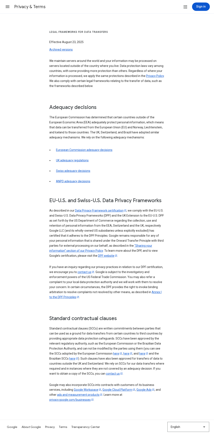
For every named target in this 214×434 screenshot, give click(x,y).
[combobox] (188, 427)
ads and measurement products (78, 394)
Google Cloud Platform (117, 389)
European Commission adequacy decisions (84, 150)
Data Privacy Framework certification (99, 210)
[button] (8, 7)
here (116, 353)
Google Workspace (86, 389)
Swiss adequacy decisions (73, 170)
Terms (63, 427)
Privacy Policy (155, 76)
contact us (84, 272)
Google (12, 427)
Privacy (50, 427)
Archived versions (61, 49)
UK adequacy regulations (72, 160)
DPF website (106, 255)
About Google (31, 427)
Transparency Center (85, 427)
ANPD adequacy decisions (73, 181)
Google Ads (144, 389)
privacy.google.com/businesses (70, 399)
